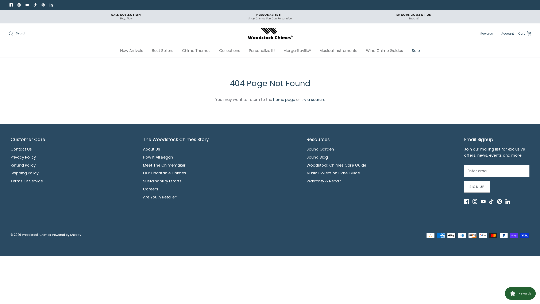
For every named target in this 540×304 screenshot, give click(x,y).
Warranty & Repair (323, 181)
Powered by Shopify (66, 235)
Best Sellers (162, 50)
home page (284, 99)
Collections (229, 50)
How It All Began (158, 157)
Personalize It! (262, 50)
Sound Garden (320, 149)
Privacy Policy (23, 157)
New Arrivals (131, 50)
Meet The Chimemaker (164, 165)
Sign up (477, 186)
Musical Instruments (338, 50)
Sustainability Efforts (162, 181)
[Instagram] (19, 4)
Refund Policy (23, 165)
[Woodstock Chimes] (270, 34)
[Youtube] (27, 4)
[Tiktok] (35, 4)
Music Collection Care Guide (333, 173)
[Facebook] (11, 4)
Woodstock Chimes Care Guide (336, 165)
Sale (416, 50)
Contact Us (21, 149)
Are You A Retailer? (160, 197)
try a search (312, 99)
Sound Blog (317, 157)
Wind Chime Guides (384, 50)
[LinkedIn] (51, 4)
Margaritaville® (297, 50)
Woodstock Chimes (36, 235)
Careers (150, 189)
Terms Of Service (27, 181)
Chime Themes (196, 50)
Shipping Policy (25, 173)
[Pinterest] (43, 4)
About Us (151, 149)
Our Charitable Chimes (164, 173)
